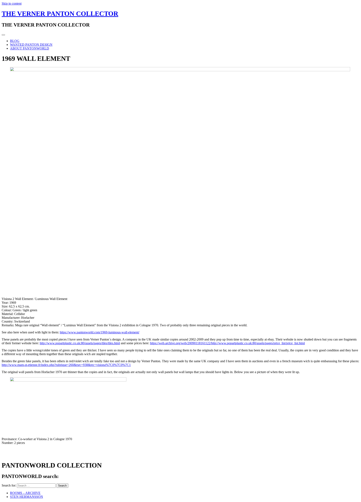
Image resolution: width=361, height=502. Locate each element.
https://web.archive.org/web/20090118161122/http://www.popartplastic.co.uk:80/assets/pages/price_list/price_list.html (227, 343)
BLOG (14, 41)
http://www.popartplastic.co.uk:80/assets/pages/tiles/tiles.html (80, 343)
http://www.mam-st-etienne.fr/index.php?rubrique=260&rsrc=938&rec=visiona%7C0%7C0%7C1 (66, 365)
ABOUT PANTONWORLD (29, 48)
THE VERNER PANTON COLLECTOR (60, 13)
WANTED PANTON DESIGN (31, 44)
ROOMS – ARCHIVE (25, 493)
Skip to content (12, 3)
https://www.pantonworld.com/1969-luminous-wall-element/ (99, 332)
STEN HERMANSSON (26, 496)
